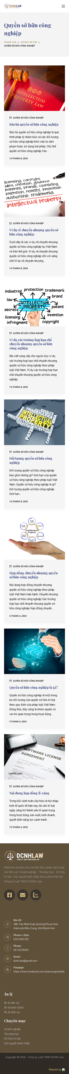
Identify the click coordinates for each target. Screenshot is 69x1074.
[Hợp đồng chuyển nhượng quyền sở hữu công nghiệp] (34, 536)
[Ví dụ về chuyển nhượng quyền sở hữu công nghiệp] (34, 194)
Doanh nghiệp (12, 1029)
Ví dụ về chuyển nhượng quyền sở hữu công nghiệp (33, 232)
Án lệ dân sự (11, 1002)
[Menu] (63, 6)
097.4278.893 (21, 950)
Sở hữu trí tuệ (12, 1038)
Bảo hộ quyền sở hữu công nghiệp (33, 124)
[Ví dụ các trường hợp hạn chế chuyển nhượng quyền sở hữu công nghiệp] (34, 303)
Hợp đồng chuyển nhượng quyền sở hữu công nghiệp (33, 575)
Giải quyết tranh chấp (17, 1043)
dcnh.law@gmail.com (25, 960)
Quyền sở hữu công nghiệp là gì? (33, 687)
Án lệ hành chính (14, 1007)
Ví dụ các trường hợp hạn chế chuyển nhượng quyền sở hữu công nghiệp (30, 344)
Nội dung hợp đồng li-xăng (29, 793)
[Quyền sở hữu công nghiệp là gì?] (34, 651)
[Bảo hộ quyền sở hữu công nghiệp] (34, 88)
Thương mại (11, 1034)
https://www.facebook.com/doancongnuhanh (39, 971)
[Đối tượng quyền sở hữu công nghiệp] (34, 422)
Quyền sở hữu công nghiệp (28, 118)
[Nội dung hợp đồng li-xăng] (34, 757)
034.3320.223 (21, 939)
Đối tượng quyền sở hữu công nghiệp (30, 460)
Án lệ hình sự (12, 1012)
